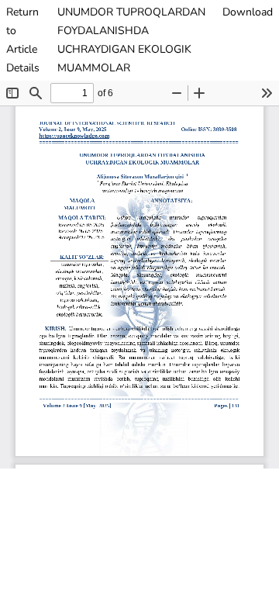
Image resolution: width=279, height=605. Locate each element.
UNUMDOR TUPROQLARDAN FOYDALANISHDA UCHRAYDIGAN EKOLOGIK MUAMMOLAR (131, 40)
